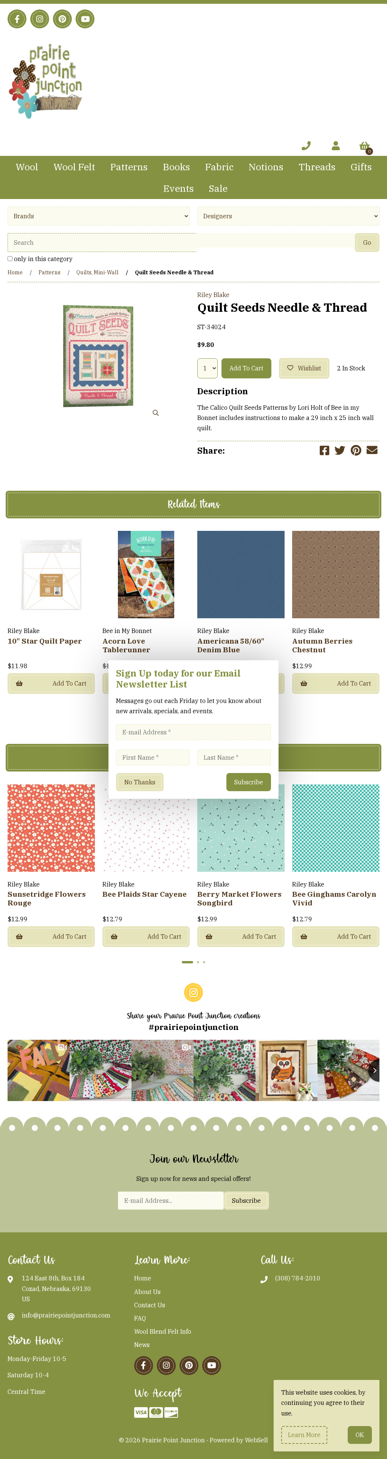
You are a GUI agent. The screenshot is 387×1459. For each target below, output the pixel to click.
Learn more (304, 1435)
